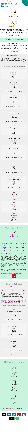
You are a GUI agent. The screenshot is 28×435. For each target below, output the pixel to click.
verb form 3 (4, 293)
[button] (25, 3)
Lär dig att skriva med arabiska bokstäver (11, 273)
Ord (9, 1)
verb (21, 39)
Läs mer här (14, 51)
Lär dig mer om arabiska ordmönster (10, 302)
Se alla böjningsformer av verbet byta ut (11, 408)
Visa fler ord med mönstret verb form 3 (11, 354)
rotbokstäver (17, 61)
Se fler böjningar (14, 35)
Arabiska (4, 1)
